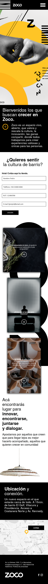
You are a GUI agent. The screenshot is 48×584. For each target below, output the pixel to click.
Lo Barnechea (26, 562)
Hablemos (8, 566)
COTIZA (36, 528)
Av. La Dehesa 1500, (12, 562)
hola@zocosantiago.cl (13, 564)
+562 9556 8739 (28, 564)
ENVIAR (10, 212)
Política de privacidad (20, 566)
